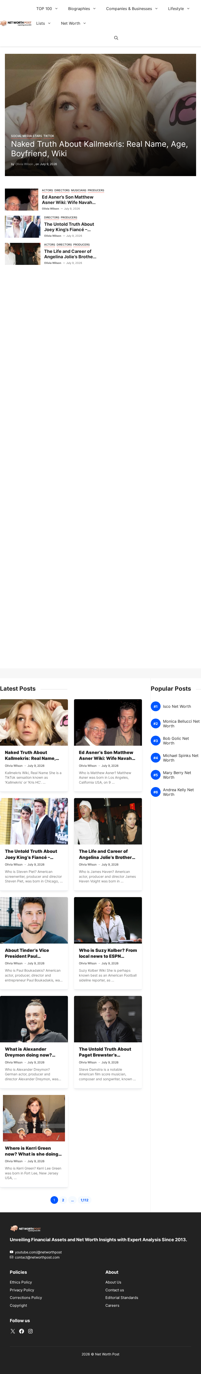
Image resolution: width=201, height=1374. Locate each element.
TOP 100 (44, 8)
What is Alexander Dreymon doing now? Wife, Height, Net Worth (31, 1055)
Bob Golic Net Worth (176, 740)
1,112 (86, 1201)
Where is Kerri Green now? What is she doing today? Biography (31, 1154)
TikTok (48, 136)
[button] (116, 38)
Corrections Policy (26, 1297)
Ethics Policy (21, 1282)
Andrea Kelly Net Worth (178, 792)
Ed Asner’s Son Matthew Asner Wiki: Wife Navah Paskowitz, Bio (67, 202)
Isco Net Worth (177, 706)
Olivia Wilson (24, 164)
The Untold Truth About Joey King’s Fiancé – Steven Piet (69, 230)
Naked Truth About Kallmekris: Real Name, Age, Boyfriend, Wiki (99, 148)
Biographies (79, 8)
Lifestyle (176, 8)
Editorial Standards (121, 1297)
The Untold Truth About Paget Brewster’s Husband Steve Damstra (106, 1055)
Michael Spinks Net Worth (181, 758)
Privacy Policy (22, 1289)
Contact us (114, 1289)
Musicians (78, 190)
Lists (40, 23)
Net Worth (70, 23)
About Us (113, 1282)
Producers (96, 190)
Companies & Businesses (129, 8)
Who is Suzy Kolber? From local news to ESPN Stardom (108, 956)
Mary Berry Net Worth (177, 775)
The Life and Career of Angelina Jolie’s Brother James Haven (69, 257)
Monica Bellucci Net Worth (181, 723)
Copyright (18, 1305)
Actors (47, 190)
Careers (112, 1305)
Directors (62, 190)
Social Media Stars (26, 136)
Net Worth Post (107, 1354)
